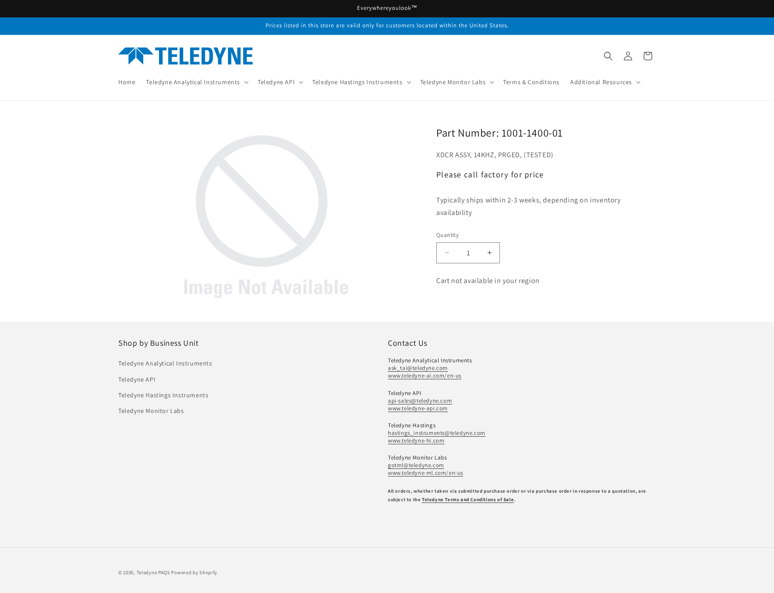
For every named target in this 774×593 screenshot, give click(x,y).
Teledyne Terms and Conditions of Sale (468, 499)
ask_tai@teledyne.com (418, 368)
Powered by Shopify (194, 572)
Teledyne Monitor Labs (151, 411)
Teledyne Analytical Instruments (165, 363)
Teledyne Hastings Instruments (163, 395)
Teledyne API (136, 379)
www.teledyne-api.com (418, 408)
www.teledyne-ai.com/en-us (424, 375)
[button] (196, 82)
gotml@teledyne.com (416, 465)
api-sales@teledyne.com (420, 400)
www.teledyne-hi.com (416, 440)
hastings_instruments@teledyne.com (437, 433)
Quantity (447, 235)
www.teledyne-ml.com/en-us (425, 473)
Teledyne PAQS (153, 572)
